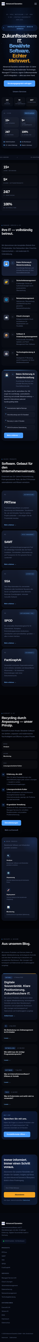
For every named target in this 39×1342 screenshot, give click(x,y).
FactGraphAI (6, 1267)
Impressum (5, 1319)
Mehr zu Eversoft (11, 830)
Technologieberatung (8, 1297)
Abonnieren (19, 1195)
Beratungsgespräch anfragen (20, 83)
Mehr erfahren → (13, 435)
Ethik (3, 1315)
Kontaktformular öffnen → (17, 1134)
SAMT (4, 1256)
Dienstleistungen (11, 823)
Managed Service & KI (9, 1278)
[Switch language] (35, 3)
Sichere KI (5, 1311)
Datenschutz (26, 1200)
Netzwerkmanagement (9, 1293)
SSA (3, 1260)
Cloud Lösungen (7, 1282)
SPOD (4, 1264)
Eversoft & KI (6, 1307)
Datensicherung (7, 1289)
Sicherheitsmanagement (10, 1285)
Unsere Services (19, 92)
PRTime (4, 1252)
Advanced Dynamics (14, 4)
